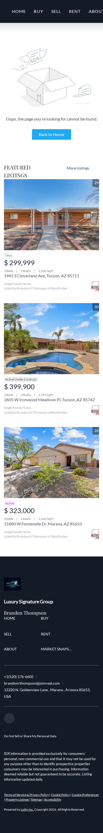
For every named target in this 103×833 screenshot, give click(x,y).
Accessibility (52, 799)
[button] (11, 619)
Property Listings (17, 799)
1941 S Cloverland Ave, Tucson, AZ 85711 (41, 275)
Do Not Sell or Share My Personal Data (30, 736)
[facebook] (9, 718)
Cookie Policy (60, 795)
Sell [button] (56, 11)
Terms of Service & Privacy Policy (26, 795)
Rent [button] (75, 11)
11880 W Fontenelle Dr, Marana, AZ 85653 (43, 523)
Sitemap (36, 799)
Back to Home (51, 134)
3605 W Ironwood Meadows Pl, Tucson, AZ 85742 (49, 399)
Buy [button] (38, 11)
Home (19, 11)
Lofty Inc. (27, 809)
